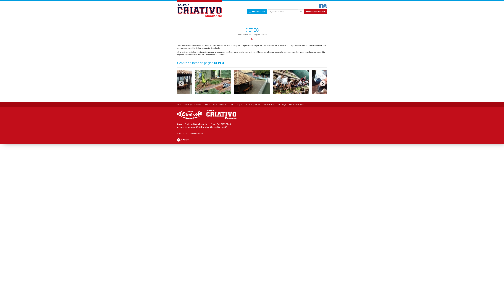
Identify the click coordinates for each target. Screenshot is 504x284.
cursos (206, 105)
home (179, 105)
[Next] (323, 83)
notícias (234, 105)
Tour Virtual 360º (258, 12)
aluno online (270, 105)
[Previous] (181, 83)
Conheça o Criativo (192, 105)
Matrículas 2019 (296, 105)
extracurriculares (220, 105)
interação (282, 105)
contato (258, 105)
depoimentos (246, 105)
